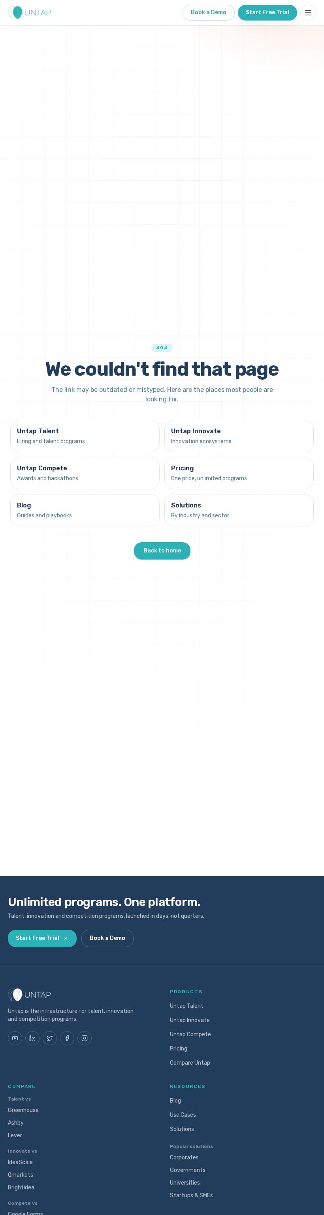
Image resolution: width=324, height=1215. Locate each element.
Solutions (182, 1129)
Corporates (184, 1157)
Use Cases (183, 1115)
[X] (50, 1038)
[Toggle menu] (308, 13)
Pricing (178, 1048)
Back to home (162, 550)
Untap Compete (190, 1034)
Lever (15, 1135)
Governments (187, 1170)
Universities (185, 1182)
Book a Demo (208, 12)
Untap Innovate (190, 1020)
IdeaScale (20, 1162)
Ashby (16, 1123)
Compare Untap (190, 1063)
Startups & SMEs (191, 1195)
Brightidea (21, 1187)
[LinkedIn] (32, 1038)
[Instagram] (84, 1038)
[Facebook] (67, 1038)
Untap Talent (186, 1006)
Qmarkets (20, 1175)
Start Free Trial (267, 12)
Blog (175, 1100)
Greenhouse (23, 1110)
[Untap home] (29, 12)
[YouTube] (15, 1038)
